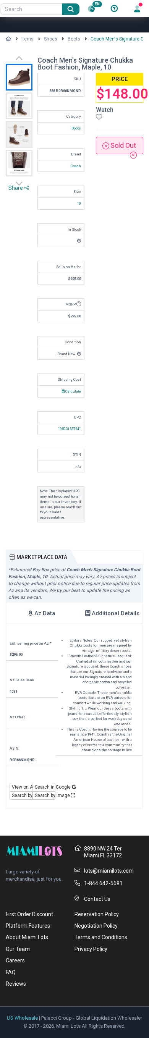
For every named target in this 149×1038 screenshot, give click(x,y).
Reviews (16, 984)
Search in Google (45, 787)
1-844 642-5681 (103, 883)
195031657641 (69, 429)
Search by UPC (22, 795)
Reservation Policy (96, 914)
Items (27, 39)
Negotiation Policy (96, 926)
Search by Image (45, 795)
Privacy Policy (90, 949)
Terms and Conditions (100, 937)
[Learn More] (114, 9)
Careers (15, 960)
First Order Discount (29, 914)
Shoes (50, 39)
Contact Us (97, 899)
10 (79, 203)
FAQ (11, 972)
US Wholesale (22, 1018)
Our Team (18, 949)
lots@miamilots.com (109, 871)
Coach (76, 166)
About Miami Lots (27, 937)
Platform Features (28, 926)
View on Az (22, 787)
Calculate (73, 391)
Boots (74, 39)
